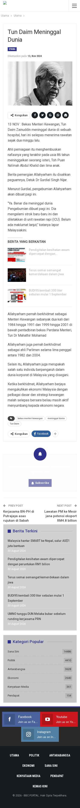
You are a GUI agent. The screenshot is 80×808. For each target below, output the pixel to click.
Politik (11, 660)
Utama (12, 49)
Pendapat (13, 695)
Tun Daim (14, 424)
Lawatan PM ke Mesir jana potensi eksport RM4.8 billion (60, 516)
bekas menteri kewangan (30, 418)
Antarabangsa (16, 669)
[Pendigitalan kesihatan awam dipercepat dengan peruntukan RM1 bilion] (17, 255)
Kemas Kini (40, 786)
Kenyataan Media (18, 686)
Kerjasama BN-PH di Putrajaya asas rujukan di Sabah (18, 516)
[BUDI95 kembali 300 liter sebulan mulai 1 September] (17, 295)
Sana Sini (13, 651)
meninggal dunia (56, 418)
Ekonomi (13, 678)
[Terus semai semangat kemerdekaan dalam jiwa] (17, 275)
